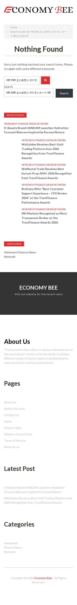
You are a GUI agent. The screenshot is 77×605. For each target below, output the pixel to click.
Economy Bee (43, 578)
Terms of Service (15, 440)
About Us (10, 402)
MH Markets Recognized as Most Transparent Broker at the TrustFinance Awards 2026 (44, 218)
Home (8, 421)
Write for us (12, 447)
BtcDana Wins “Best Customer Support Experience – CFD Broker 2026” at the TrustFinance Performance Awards (44, 195)
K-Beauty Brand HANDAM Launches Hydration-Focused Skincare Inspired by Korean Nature (36, 130)
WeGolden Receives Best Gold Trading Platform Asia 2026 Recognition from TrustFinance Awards (43, 151)
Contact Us (11, 415)
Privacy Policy (13, 427)
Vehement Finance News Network (26, 123)
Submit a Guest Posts (18, 434)
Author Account (14, 408)
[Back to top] (65, 593)
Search (68, 3)
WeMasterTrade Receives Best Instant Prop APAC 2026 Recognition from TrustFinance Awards (47, 173)
